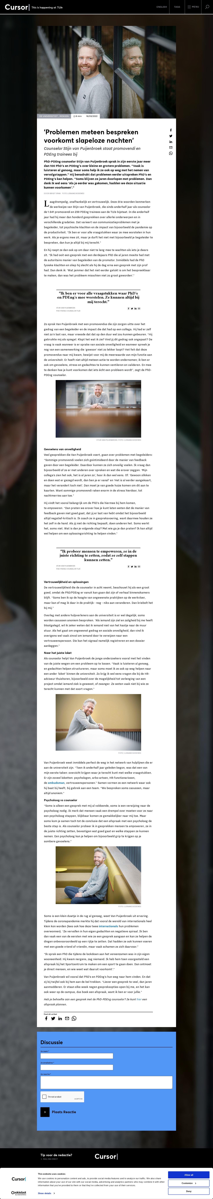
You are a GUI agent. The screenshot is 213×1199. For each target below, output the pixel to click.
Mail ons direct (50, 1159)
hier (139, 999)
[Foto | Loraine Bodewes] (98, 722)
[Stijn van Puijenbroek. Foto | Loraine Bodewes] (98, 409)
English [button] (161, 6)
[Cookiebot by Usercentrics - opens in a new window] (18, 1193)
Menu (195, 6)
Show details (44, 1193)
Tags (177, 6)
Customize (187, 1183)
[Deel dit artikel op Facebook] (171, 130)
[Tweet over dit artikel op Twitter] (171, 136)
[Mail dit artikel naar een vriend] (171, 147)
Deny (188, 1191)
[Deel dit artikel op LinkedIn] (171, 141)
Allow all (188, 1175)
